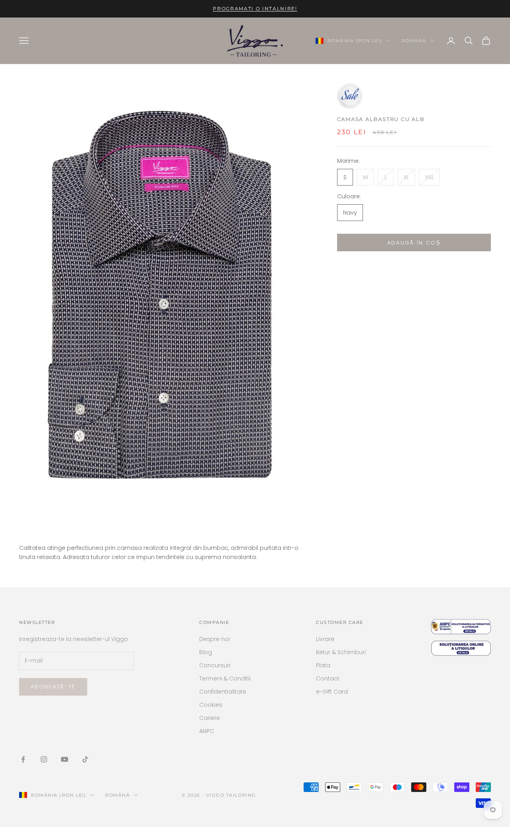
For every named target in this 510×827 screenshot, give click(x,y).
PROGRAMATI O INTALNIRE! (255, 9)
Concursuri (214, 665)
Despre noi (214, 639)
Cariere (209, 718)
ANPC (206, 731)
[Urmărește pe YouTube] (65, 759)
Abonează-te (53, 686)
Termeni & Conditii (225, 678)
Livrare (325, 639)
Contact (327, 678)
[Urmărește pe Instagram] (44, 759)
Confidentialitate (222, 692)
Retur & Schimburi (341, 652)
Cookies (210, 705)
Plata (323, 665)
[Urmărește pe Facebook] (23, 759)
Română (414, 40)
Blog (205, 652)
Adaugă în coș (414, 242)
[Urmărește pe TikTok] (85, 759)
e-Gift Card (332, 692)
